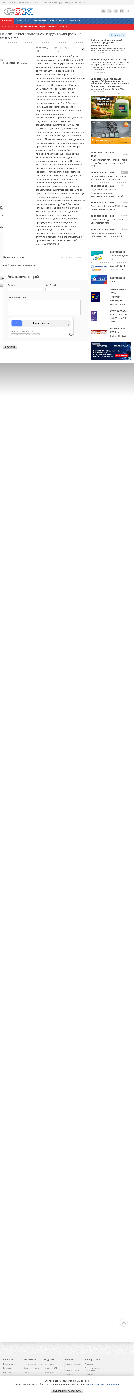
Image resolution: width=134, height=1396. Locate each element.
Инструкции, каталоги (33, 1364)
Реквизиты (89, 1364)
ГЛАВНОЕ (7, 21)
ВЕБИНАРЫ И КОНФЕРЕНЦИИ (32, 27)
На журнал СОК (50, 1368)
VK (109, 11)
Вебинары (7, 1368)
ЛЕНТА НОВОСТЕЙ (9, 27)
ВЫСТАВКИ (52, 27)
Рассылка (68, 1374)
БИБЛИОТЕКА (57, 21)
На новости (49, 1364)
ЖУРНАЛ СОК (23, 21)
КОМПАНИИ (40, 21)
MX (122, 11)
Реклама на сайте (71, 1370)
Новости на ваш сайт (53, 1372)
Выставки (7, 1372)
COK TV (63, 27)
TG (103, 11)
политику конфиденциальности (103, 1384)
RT (115, 11)
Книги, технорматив (32, 1368)
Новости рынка (117, 35)
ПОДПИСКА (74, 21)
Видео (26, 1372)
